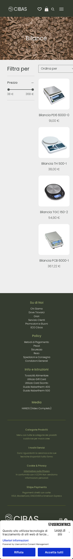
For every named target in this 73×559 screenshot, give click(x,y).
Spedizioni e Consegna (36, 357)
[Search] (52, 9)
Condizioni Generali (36, 360)
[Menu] (61, 9)
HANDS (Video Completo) (36, 408)
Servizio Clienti (36, 320)
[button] (46, 9)
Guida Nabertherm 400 (36, 387)
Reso (37, 353)
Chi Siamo (37, 308)
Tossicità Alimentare (36, 375)
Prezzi (36, 345)
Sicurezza (36, 349)
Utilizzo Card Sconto (36, 383)
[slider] (8, 89)
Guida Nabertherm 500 (36, 390)
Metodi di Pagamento (36, 342)
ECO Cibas (37, 327)
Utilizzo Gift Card (36, 379)
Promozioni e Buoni (36, 323)
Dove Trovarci (37, 312)
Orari (36, 316)
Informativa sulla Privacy (37, 471)
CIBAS (20, 9)
